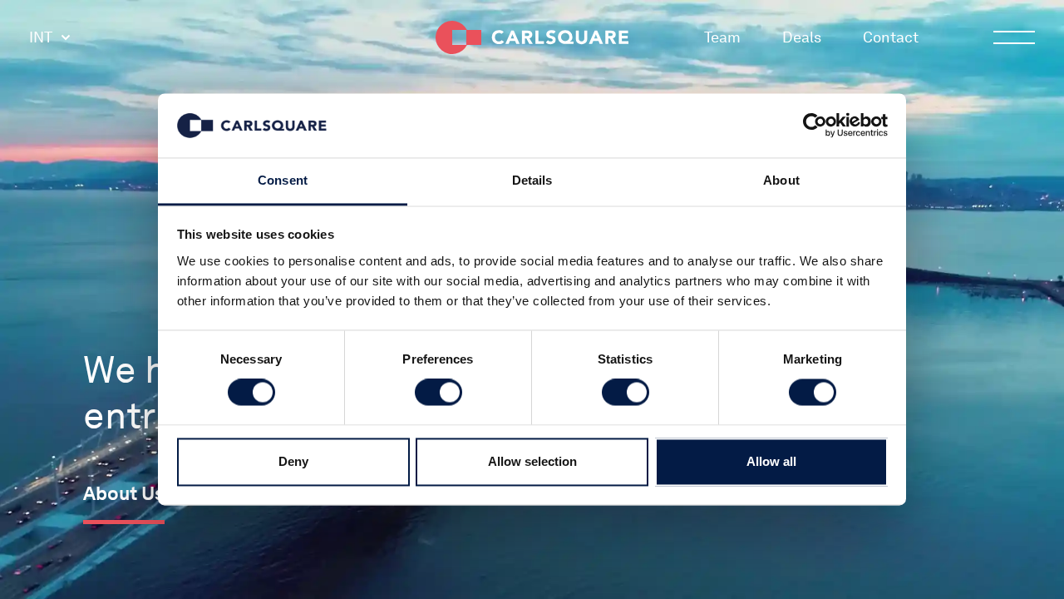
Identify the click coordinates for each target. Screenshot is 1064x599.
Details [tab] (532, 180)
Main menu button (1014, 37)
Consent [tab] (283, 180)
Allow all (771, 461)
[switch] (438, 392)
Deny (293, 461)
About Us (124, 493)
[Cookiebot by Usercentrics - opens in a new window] (815, 125)
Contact (891, 37)
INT (40, 37)
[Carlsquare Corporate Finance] (532, 37)
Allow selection (532, 461)
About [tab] (781, 180)
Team (722, 37)
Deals (801, 37)
